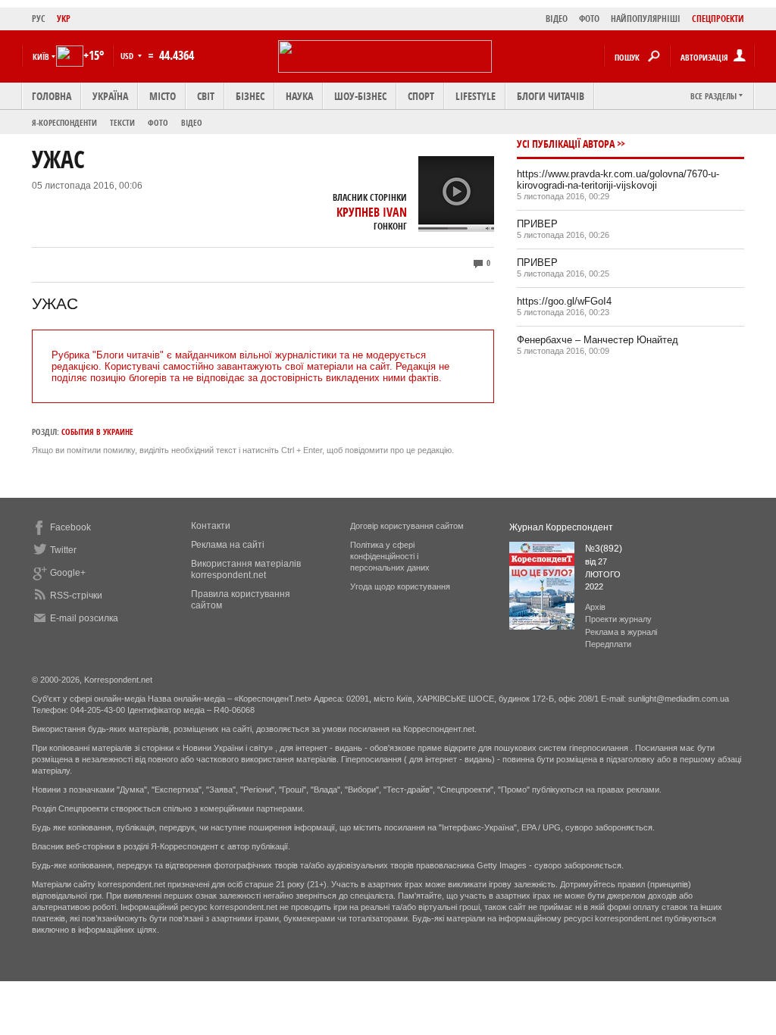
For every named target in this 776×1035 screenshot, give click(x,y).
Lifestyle (475, 96)
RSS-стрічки (76, 595)
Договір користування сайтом (407, 525)
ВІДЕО (557, 18)
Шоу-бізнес (360, 96)
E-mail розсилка (84, 618)
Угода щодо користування (400, 586)
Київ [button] (41, 56)
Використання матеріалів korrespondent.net (246, 569)
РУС (38, 18)
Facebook (70, 527)
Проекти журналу (618, 619)
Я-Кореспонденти (64, 122)
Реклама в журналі (621, 631)
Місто (162, 96)
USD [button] (128, 55)
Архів (595, 606)
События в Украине (97, 431)
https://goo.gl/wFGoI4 (564, 301)
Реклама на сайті (227, 544)
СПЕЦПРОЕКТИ (718, 18)
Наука (299, 96)
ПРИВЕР (537, 224)
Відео (191, 122)
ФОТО (589, 18)
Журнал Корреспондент (561, 527)
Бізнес (250, 96)
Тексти (122, 122)
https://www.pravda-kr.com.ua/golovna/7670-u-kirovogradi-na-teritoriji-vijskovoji (618, 179)
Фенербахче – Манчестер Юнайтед (597, 340)
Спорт (421, 96)
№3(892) (603, 548)
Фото (158, 122)
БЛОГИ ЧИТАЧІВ (550, 96)
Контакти (210, 526)
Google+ (68, 573)
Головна (51, 96)
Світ (205, 96)
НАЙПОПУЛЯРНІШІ (646, 18)
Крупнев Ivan (371, 212)
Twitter (63, 550)
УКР (63, 18)
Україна (110, 96)
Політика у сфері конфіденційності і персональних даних (390, 556)
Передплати (608, 644)
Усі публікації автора (566, 143)
